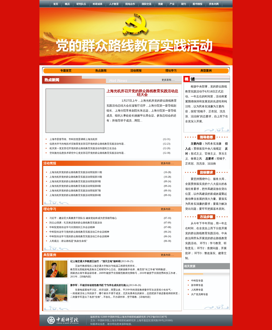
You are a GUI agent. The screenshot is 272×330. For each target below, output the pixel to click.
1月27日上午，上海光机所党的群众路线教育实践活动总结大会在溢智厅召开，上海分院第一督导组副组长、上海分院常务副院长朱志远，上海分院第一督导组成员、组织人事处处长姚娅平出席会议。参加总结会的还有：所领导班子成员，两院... (142, 110)
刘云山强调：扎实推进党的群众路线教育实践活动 (75, 222)
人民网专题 (197, 289)
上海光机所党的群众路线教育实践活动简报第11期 (75, 172)
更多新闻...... (168, 79)
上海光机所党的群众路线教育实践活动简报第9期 (75, 181)
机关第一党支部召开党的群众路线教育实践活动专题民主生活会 (83, 148)
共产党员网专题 (199, 294)
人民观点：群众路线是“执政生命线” (68, 241)
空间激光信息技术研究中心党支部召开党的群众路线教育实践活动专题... (87, 153)
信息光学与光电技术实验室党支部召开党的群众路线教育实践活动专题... (87, 143)
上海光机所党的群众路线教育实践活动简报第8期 (75, 186)
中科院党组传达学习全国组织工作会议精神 (72, 227)
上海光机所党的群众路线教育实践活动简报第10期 (75, 176)
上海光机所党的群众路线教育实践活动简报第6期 (75, 195)
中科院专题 (197, 280)
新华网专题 (197, 285)
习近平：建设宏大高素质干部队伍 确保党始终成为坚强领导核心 (83, 218)
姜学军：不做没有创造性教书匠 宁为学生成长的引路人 (99, 285)
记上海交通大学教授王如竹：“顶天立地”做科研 (95, 261)
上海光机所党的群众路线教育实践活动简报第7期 (75, 190)
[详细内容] (85, 276)
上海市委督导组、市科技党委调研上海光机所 (73, 139)
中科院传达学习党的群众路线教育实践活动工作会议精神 (79, 231)
